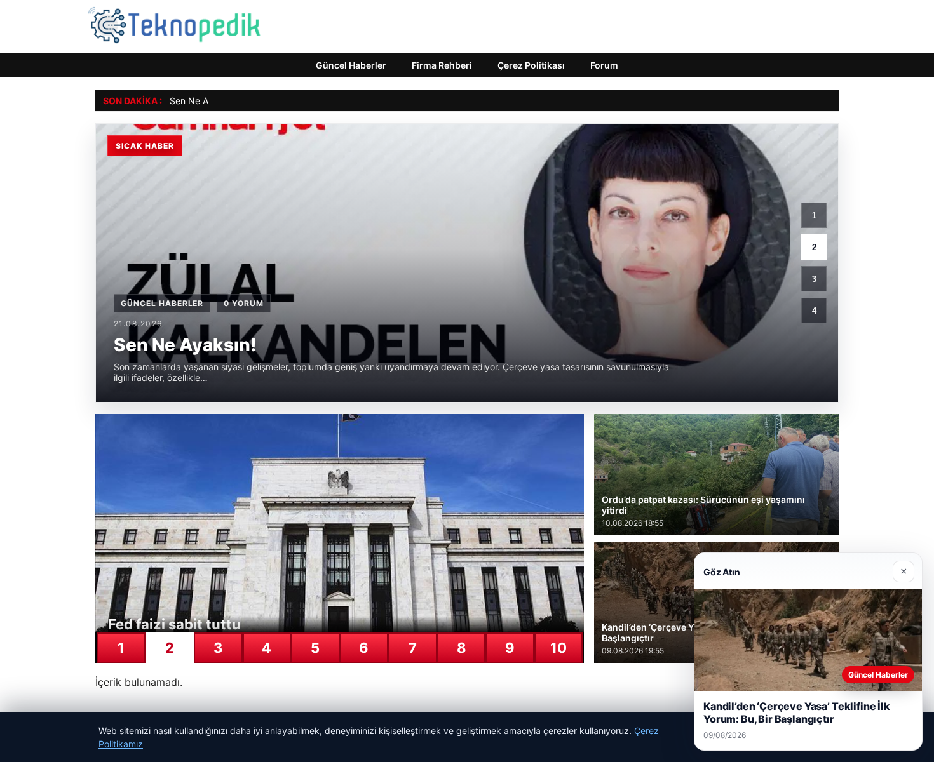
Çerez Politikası (531, 65)
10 (558, 647)
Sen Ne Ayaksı (199, 100)
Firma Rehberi (442, 65)
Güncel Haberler (351, 65)
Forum (604, 65)
